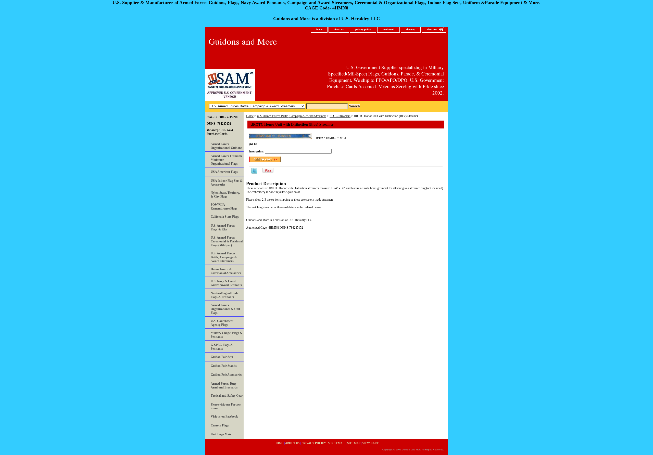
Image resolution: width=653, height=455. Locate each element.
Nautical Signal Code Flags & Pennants (224, 295)
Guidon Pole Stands (224, 366)
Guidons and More (243, 41)
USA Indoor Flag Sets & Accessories (227, 182)
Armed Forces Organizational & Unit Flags (225, 309)
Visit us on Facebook (224, 416)
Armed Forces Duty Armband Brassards (224, 385)
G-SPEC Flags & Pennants (222, 346)
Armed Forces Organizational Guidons (226, 146)
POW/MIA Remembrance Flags (224, 206)
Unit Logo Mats (221, 434)
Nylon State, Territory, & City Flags (225, 194)
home (319, 29)
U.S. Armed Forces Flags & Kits (223, 227)
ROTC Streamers (340, 116)
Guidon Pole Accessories (226, 374)
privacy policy (363, 29)
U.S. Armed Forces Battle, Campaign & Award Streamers (291, 116)
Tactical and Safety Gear (227, 395)
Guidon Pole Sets (222, 357)
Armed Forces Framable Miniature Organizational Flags (226, 159)
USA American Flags (224, 172)
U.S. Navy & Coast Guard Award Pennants (226, 283)
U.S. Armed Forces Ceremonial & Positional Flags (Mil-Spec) (227, 241)
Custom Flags (220, 425)
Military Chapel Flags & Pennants (226, 335)
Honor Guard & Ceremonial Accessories (226, 271)
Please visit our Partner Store (226, 406)
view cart (432, 29)
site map (410, 29)
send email (388, 29)
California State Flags (225, 216)
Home (250, 116)
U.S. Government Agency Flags (222, 323)
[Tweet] (254, 172)
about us (339, 29)
